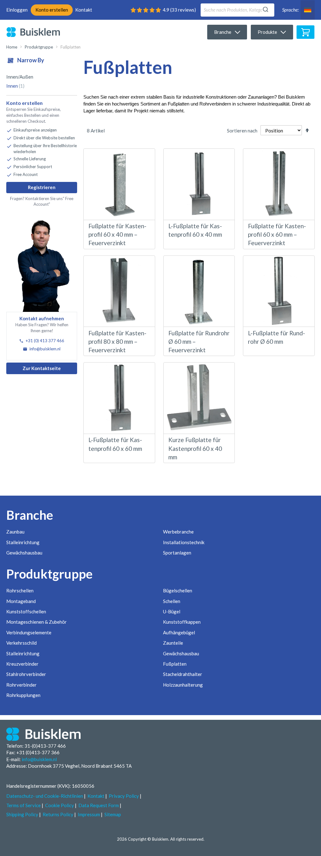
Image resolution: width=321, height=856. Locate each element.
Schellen (171, 601)
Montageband (21, 601)
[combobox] (237, 9)
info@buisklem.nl (45, 348)
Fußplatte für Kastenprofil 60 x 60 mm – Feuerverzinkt (277, 234)
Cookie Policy (59, 805)
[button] (308, 10)
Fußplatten (175, 664)
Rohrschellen (20, 590)
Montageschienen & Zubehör (36, 622)
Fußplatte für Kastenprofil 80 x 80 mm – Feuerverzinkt (117, 341)
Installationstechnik (183, 542)
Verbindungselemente (28, 632)
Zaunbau (15, 531)
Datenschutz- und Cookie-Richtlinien (44, 796)
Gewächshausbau (24, 552)
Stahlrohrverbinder (26, 674)
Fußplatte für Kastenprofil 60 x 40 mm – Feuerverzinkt (117, 234)
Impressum (89, 814)
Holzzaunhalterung (183, 685)
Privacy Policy (124, 796)
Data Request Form (98, 805)
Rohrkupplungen (23, 695)
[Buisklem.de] (38, 32)
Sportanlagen (177, 552)
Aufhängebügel (179, 632)
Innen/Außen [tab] (19, 77)
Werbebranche (178, 531)
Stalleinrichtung (22, 542)
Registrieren (41, 187)
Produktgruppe (39, 46)
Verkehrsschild (21, 643)
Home (11, 46)
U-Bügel (171, 611)
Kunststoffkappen (182, 622)
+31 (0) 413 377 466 (44, 340)
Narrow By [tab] (30, 60)
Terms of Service (23, 805)
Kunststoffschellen (26, 611)
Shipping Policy (22, 814)
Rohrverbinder (21, 685)
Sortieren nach (242, 130)
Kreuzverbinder (22, 664)
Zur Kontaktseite (42, 368)
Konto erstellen (51, 10)
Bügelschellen (177, 590)
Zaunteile (173, 643)
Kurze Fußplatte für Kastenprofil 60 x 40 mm (195, 448)
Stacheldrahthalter (182, 674)
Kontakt (83, 10)
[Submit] (265, 8)
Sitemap (112, 814)
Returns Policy (58, 814)
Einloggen (17, 10)
